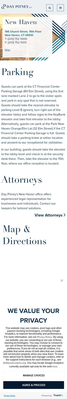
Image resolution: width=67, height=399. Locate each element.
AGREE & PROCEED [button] (33, 385)
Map (7, 50)
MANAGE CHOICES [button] (34, 375)
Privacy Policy (44, 337)
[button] (62, 281)
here (54, 366)
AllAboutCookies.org (14, 363)
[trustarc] (58, 395)
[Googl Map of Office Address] (33, 271)
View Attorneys (49, 215)
